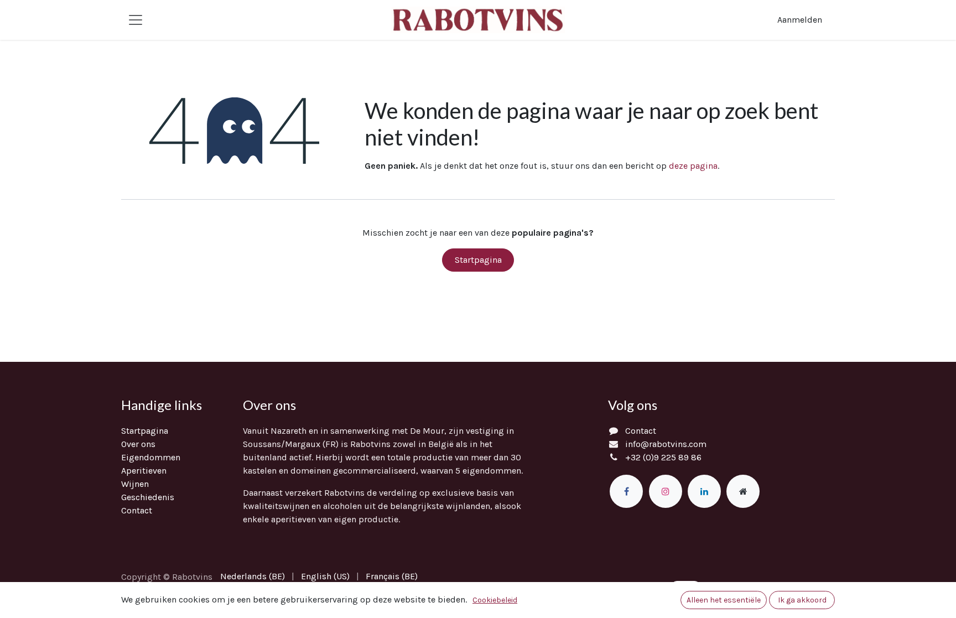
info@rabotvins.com (665, 444)
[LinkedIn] (704, 491)
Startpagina (478, 260)
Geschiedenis (147, 497)
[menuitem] (252, 576)
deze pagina (693, 165)
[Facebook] (626, 491)
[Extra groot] (743, 491)
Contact (136, 510)
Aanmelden (799, 19)
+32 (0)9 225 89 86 (663, 457)
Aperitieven (144, 470)
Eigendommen (150, 457)
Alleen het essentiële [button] (724, 600)
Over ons (138, 444)
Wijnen (135, 484)
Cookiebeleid (494, 600)
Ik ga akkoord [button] (802, 600)
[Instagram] (665, 491)
